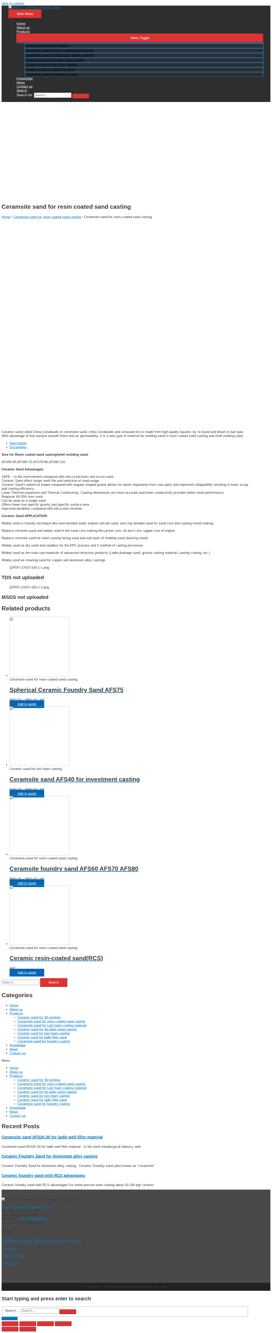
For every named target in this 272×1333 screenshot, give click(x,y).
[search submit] (80, 96)
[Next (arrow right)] (27, 1329)
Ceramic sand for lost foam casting (44, 1033)
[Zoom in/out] (63, 1323)
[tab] (129, 443)
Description (18, 443)
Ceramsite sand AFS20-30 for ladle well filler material (52, 1137)
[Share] (27, 1323)
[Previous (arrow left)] (10, 1329)
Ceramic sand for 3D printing (39, 1017)
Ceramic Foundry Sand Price (62, 1241)
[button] (125, 1061)
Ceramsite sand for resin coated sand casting (47, 217)
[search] (52, 95)
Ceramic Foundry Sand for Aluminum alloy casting (50, 1156)
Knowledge (18, 1045)
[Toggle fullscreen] (45, 1323)
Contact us (18, 1053)
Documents (18, 447)
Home (6, 217)
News (14, 1049)
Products (16, 1013)
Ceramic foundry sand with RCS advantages (43, 1175)
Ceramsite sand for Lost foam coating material (52, 1025)
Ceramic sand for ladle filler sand (42, 1037)
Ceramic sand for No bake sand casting (47, 1029)
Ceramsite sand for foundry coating (44, 1041)
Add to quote (27, 704)
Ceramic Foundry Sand (22, 1240)
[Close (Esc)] (10, 1323)
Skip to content (13, 3)
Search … (12, 1310)
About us (16, 1009)
